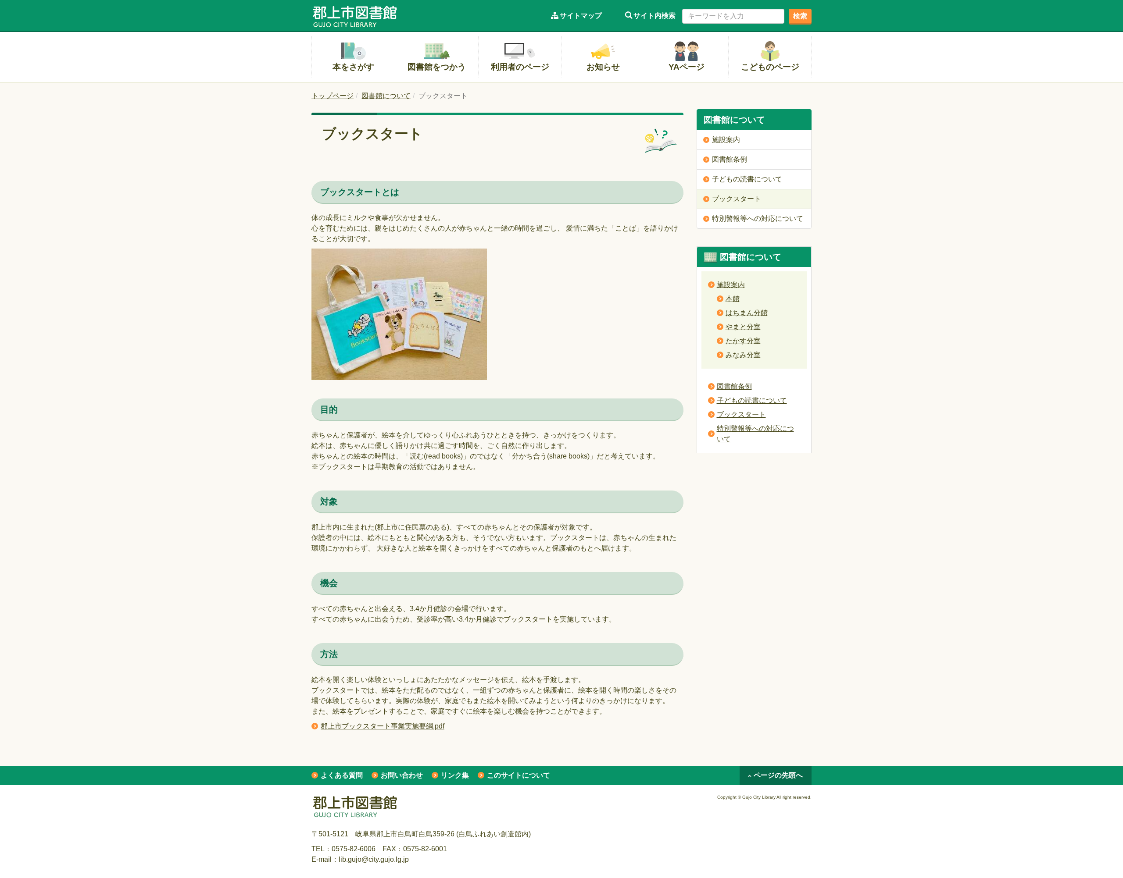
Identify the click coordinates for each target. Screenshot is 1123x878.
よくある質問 (342, 775)
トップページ (332, 96)
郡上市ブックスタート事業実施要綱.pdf (382, 726)
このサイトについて (518, 775)
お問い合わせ (402, 775)
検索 (800, 16)
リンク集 (455, 775)
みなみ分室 (743, 355)
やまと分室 (743, 327)
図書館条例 (734, 386)
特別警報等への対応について (755, 434)
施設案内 (731, 284)
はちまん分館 (747, 312)
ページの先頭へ (778, 775)
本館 (733, 298)
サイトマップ (581, 15)
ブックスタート (741, 414)
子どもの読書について (752, 400)
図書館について (386, 96)
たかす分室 (743, 341)
